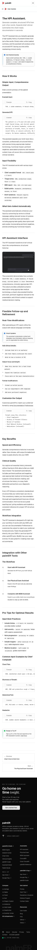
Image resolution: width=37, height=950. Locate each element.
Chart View (5, 856)
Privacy (21, 932)
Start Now (24, 736)
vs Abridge (5, 889)
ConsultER (23, 858)
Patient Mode (6, 868)
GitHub (22, 920)
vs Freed (5, 895)
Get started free (11, 808)
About (8, 932)
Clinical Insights (7, 859)
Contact (4, 935)
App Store (5, 875)
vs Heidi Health (6, 907)
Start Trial (23, 892)
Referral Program (25, 898)
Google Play (6, 878)
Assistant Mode (7, 865)
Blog (21, 913)
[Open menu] (33, 3)
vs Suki (4, 898)
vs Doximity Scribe (8, 913)
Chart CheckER (24, 861)
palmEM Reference (25, 864)
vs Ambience (6, 904)
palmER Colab (6, 862)
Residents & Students (26, 895)
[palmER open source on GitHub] (3, 932)
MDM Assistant (24, 855)
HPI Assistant (24, 849)
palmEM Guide (24, 880)
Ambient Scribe (6, 853)
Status (22, 923)
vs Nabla (5, 892)
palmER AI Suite (7, 846)
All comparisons (7, 916)
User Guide (23, 910)
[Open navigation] (2, 9)
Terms (28, 932)
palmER (8, 3)
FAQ (21, 917)
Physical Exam (24, 852)
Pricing (22, 889)
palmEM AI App (25, 870)
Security (14, 932)
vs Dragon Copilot (7, 901)
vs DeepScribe (6, 910)
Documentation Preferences (23, 406)
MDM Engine (6, 850)
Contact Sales (24, 901)
